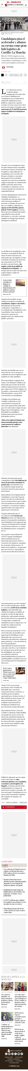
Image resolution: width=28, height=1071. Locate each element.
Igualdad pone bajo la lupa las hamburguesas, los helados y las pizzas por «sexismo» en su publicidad (14, 893)
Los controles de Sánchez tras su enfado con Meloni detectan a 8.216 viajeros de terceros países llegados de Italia (15, 872)
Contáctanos (19, 1057)
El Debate (10, 67)
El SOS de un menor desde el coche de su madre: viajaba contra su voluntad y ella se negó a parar (20, 1035)
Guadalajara (23, 802)
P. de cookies (19, 1061)
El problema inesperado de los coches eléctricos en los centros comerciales (14, 910)
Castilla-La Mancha (12, 802)
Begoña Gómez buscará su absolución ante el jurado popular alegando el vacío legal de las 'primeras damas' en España (15, 882)
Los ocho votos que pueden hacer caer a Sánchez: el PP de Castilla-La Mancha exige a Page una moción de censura (21, 1000)
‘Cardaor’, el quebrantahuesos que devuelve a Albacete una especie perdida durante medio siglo (7, 1030)
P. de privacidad (9, 1061)
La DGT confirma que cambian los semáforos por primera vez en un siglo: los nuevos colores (15, 902)
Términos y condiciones (13, 1059)
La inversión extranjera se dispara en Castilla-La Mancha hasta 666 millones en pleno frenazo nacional (9, 286)
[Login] (26, 5)
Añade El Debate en (15, 75)
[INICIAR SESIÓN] (26, 5)
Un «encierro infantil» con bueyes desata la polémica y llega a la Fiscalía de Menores (7, 999)
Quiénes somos (9, 1057)
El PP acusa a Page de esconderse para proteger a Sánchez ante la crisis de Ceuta (20, 1017)
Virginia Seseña (6, 294)
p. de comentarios (14, 1062)
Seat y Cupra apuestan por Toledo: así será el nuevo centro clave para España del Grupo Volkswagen (9, 673)
